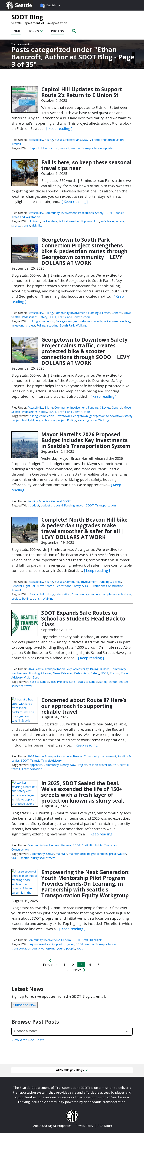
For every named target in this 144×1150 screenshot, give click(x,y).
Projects (62, 682)
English (51, 5)
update (108, 148)
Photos (57, 31)
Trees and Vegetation (25, 217)
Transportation (91, 148)
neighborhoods (97, 854)
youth (80, 948)
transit (25, 225)
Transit (16, 144)
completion (46, 321)
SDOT (86, 140)
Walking (81, 325)
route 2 (65, 148)
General (117, 313)
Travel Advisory (51, 761)
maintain (61, 854)
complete (94, 594)
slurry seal (38, 858)
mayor (80, 505)
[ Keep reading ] (59, 128)
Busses (59, 140)
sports (15, 225)
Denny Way (67, 765)
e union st (51, 148)
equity (34, 944)
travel (28, 686)
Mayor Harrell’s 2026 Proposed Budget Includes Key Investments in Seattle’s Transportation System (85, 440)
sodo (93, 420)
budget (34, 505)
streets (50, 858)
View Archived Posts (27, 1040)
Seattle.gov (13, 2)
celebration (62, 594)
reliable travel (98, 765)
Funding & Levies (99, 313)
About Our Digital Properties (52, 1126)
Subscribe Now (24, 1005)
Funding (69, 505)
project (30, 325)
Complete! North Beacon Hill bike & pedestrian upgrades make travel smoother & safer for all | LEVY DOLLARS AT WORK (84, 528)
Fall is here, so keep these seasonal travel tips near (86, 165)
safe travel (107, 221)
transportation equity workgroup (33, 948)
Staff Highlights (92, 845)
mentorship (47, 944)
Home (16, 31)
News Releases (63, 673)
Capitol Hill (37, 148)
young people (66, 948)
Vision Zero (31, 677)
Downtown (62, 416)
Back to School (39, 682)
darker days (49, 221)
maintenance (77, 854)
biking (34, 321)
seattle (75, 148)
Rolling (41, 325)
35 (65, 970)
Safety (99, 213)
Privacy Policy (84, 1126)
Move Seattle (45, 586)
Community (79, 594)
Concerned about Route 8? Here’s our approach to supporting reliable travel (84, 705)
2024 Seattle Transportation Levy (50, 669)
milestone (17, 325)
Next (77, 970)
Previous (50, 964)
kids (53, 682)
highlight (28, 420)
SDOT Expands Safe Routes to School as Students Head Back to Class (83, 618)
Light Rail (29, 586)
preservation (117, 854)
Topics (34, 31)
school (120, 221)
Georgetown (63, 321)
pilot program (65, 944)
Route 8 (113, 765)
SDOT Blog (27, 17)
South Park (67, 325)
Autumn (35, 221)
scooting (52, 325)
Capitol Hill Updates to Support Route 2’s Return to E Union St (81, 92)
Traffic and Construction (107, 140)
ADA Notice (105, 1126)
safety (103, 682)
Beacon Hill (37, 594)
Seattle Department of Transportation (39, 23)
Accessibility (35, 140)
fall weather (72, 221)
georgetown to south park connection (98, 321)
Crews (50, 854)
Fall (60, 221)
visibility (37, 225)
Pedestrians (73, 140)
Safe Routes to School (83, 682)
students (17, 686)
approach (36, 765)
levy (127, 321)
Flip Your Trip (90, 221)
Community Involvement (61, 213)
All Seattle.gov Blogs (70, 1070)
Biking (49, 140)
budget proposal (52, 505)
